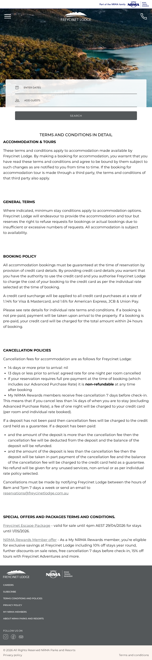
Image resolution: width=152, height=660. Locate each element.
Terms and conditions (134, 655)
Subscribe (9, 591)
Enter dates (32, 87)
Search (76, 115)
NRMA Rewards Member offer (30, 540)
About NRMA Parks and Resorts (23, 618)
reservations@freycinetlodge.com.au (35, 493)
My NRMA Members (15, 611)
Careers (8, 585)
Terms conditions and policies (22, 598)
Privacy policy (12, 605)
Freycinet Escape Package (26, 525)
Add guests (32, 100)
